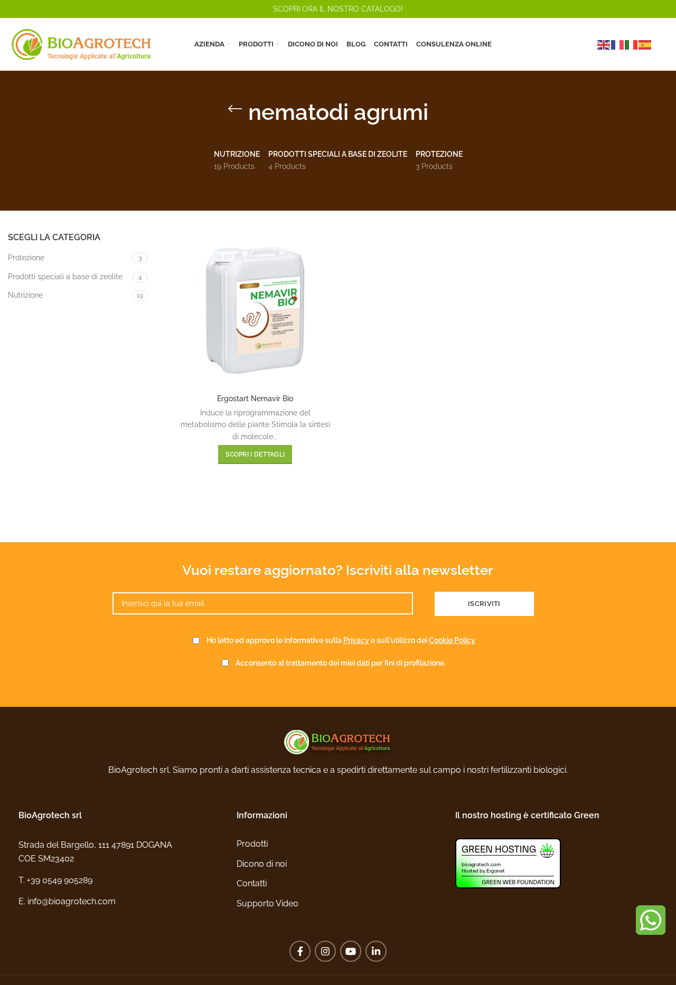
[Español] (645, 44)
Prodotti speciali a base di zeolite (65, 276)
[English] (604, 44)
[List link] (119, 880)
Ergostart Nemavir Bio (255, 398)
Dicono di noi (262, 864)
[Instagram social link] (325, 951)
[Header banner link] (338, 9)
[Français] (618, 44)
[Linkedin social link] (376, 951)
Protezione (26, 257)
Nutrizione (25, 295)
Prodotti (252, 844)
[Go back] (235, 108)
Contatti (252, 883)
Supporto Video (267, 903)
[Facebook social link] (300, 951)
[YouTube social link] (350, 951)
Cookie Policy (452, 640)
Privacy (356, 640)
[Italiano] (632, 44)
